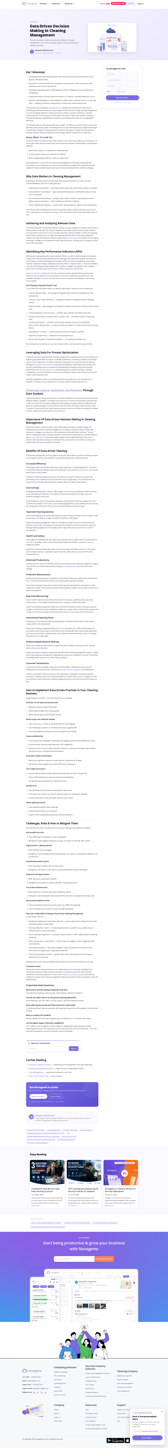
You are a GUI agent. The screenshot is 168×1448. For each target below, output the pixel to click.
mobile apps (37, 724)
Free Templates (90, 1421)
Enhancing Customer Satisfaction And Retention (54, 390)
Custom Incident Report (92, 1377)
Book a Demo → (147, 1438)
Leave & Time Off (59, 1395)
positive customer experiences (71, 669)
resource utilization (36, 437)
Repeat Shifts (58, 1391)
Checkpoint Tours (91, 1381)
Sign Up (131, 3)
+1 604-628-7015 (32, 1384)
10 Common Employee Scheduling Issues (105, 1223)
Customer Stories (90, 1417)
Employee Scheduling (60, 1372)
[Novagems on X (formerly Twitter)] (34, 1392)
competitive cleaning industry (72, 974)
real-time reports (72, 238)
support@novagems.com (35, 1388)
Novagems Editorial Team (44, 50)
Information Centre (91, 1413)
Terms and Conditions (124, 1417)
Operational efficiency (34, 273)
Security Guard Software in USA (95, 1425)
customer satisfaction (47, 370)
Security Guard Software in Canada (96, 1429)
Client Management (123, 1391)
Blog (86, 1410)
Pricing (102, 4)
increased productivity (72, 566)
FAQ (118, 1421)
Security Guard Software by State (95, 1396)
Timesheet (57, 1387)
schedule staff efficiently (45, 365)
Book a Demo (55, 1096)
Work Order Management (125, 1383)
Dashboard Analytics (91, 1392)
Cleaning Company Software (40, 1064)
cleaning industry (55, 108)
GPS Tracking (89, 1385)
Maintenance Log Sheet (124, 1376)
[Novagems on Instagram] (41, 1392)
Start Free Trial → (38, 1096)
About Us (57, 1413)
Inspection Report (122, 1380)
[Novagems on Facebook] (37, 1392)
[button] (44, 3)
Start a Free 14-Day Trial (38, 1076)
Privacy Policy (121, 1413)
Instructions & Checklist (124, 1387)
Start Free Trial (118, 3)
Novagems (44, 748)
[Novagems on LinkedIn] (45, 1392)
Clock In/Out (58, 1380)
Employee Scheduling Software (41, 1068)
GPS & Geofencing (60, 1376)
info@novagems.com (31, 1381)
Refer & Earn (58, 1421)
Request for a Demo (123, 1410)
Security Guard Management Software (97, 1373)
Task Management (36, 1072)
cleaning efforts (83, 470)
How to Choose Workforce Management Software (46, 1223)
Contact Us (57, 1417)
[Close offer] (162, 1411)
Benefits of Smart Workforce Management (77, 1223)
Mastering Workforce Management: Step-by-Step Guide (48, 1227)
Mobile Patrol (89, 1388)
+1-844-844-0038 (31, 1377)
